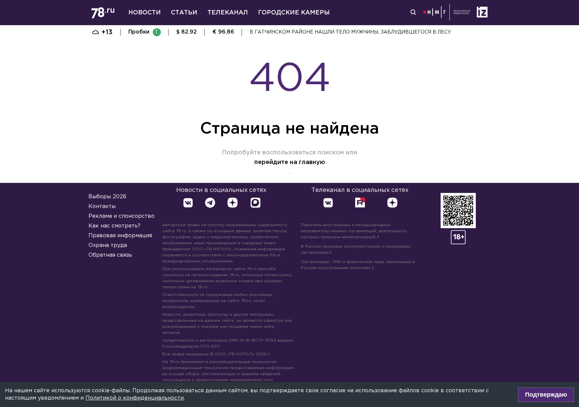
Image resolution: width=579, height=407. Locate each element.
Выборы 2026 (107, 196)
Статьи (184, 12)
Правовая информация (120, 235)
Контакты (102, 206)
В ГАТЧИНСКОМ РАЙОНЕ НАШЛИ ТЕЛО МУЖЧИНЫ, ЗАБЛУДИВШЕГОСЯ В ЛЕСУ (350, 32)
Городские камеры (294, 12)
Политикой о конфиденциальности (134, 398)
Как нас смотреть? (114, 225)
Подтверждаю (546, 394)
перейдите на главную (289, 162)
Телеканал (227, 12)
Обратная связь (110, 255)
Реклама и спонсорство (121, 216)
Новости (144, 12)
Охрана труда (107, 245)
